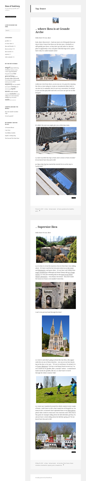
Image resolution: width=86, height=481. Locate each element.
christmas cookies (14, 70)
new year (14, 84)
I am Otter (7, 130)
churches (60, 463)
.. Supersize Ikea (46, 227)
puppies (9, 86)
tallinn (6, 95)
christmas (7, 70)
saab (17, 86)
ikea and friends (9, 46)
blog (18, 67)
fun (14, 73)
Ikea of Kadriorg (12, 6)
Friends (11, 73)
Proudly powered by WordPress (43, 477)
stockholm (7, 94)
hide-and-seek (14, 78)
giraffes (7, 41)
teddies (7, 97)
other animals (8, 57)
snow (7, 91)
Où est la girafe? (9, 116)
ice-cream (13, 80)
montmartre (44, 465)
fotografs (7, 73)
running (13, 86)
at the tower (70, 268)
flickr (64, 463)
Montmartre (42, 270)
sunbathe (13, 94)
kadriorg (7, 82)
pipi (6, 86)
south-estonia (14, 91)
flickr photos (71, 410)
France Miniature (42, 366)
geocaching (9, 76)
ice (5, 80)
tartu (10, 95)
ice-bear (8, 80)
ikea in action (8, 49)
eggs (10, 71)
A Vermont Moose (9, 127)
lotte (14, 82)
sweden (18, 94)
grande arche (65, 209)
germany (16, 76)
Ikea (47, 209)
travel (14, 97)
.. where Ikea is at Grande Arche (52, 30)
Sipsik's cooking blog (10, 135)
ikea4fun (18, 80)
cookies (7, 71)
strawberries (58, 465)
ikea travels (8, 51)
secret (6, 89)
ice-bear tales (8, 43)
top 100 (11, 97)
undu (7, 99)
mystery (7, 54)
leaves (11, 82)
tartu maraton (15, 95)
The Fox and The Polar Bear (12, 138)
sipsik (13, 89)
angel (7, 67)
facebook (14, 71)
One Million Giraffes (10, 133)
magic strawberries (41, 272)
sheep (9, 89)
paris (18, 84)
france (60, 209)
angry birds (13, 68)
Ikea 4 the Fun (41, 164)
